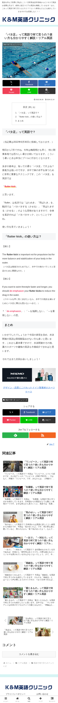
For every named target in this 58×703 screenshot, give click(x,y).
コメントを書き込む (29, 654)
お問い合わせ (42, 694)
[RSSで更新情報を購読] (42, 435)
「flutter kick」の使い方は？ (30, 117)
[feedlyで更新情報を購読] (15, 435)
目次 (25, 107)
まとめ (21, 121)
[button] (47, 91)
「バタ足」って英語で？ (28, 113)
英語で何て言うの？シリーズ (16, 400)
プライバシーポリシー (15, 694)
